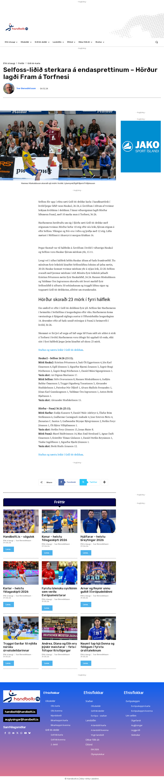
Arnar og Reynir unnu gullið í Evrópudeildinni (96, 590)
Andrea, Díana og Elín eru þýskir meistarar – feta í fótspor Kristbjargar (59, 647)
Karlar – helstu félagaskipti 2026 (16, 590)
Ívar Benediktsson (26, 88)
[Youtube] (25, 733)
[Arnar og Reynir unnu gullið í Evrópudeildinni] (98, 573)
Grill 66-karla (34, 63)
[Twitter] (17, 733)
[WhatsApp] (21, 733)
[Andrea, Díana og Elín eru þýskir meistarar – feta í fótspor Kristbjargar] (59, 628)
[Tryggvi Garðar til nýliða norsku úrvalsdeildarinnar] (21, 628)
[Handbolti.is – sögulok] (21, 521)
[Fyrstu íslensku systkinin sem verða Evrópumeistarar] (59, 573)
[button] (157, 42)
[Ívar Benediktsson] (9, 88)
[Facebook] (5, 733)
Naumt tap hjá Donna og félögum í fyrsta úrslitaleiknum (97, 647)
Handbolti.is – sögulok (18, 536)
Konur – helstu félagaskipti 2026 (54, 538)
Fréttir (21, 63)
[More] (104, 482)
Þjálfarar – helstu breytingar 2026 (93, 538)
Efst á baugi (9, 63)
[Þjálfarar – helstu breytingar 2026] (98, 521)
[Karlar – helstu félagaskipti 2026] (21, 573)
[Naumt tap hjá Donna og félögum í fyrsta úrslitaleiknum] (98, 628)
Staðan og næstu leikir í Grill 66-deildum (60, 349)
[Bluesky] (29, 733)
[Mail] (13, 733)
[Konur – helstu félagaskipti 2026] (59, 521)
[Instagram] (9, 733)
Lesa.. (9, 549)
